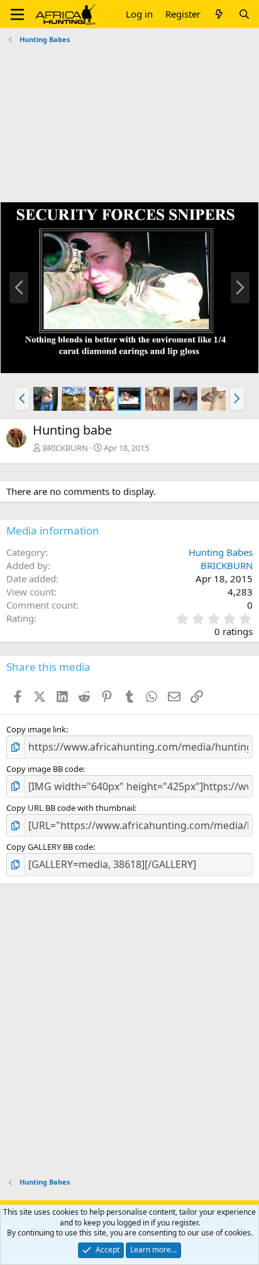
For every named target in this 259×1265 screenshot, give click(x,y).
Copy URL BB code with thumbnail (70, 807)
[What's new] (219, 14)
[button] (17, 14)
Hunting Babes (221, 552)
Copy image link (36, 729)
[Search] (244, 14)
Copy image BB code (44, 768)
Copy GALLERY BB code (49, 846)
